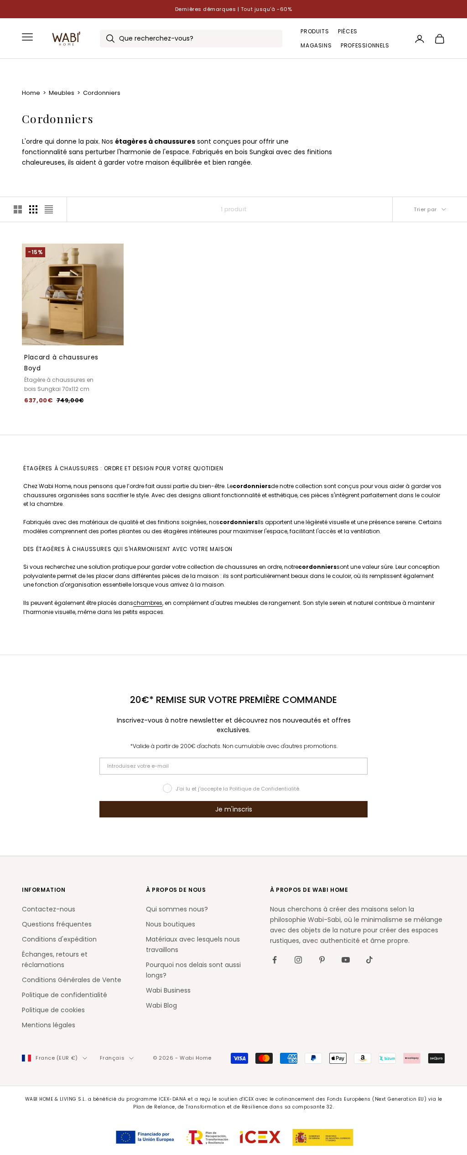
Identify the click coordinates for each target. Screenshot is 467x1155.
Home (32, 92)
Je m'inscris (233, 809)
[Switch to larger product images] (18, 209)
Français (112, 1057)
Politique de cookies (53, 1010)
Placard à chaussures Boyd (61, 363)
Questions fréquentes (57, 924)
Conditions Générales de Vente (71, 979)
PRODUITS (315, 31)
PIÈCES (348, 31)
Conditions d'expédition (59, 939)
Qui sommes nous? (177, 909)
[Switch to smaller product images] (33, 209)
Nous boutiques (170, 924)
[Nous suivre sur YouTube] (345, 959)
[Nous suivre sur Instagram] (298, 959)
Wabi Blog (161, 1005)
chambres (147, 603)
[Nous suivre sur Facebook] (274, 959)
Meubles (62, 92)
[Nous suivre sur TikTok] (369, 959)
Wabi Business (168, 990)
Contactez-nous (48, 909)
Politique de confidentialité (64, 994)
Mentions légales (48, 1025)
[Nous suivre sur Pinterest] (322, 959)
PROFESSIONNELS (365, 45)
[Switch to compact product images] (49, 209)
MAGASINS (316, 45)
